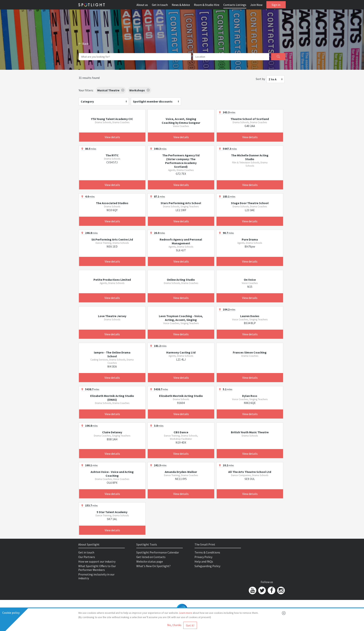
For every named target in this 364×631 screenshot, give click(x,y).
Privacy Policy (203, 557)
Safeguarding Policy (207, 566)
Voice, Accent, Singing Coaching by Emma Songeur (181, 121)
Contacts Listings (234, 5)
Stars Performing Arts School (181, 203)
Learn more (185, 613)
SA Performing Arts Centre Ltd (112, 239)
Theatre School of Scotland (250, 119)
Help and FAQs (204, 561)
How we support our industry (96, 561)
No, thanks (174, 625)
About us (142, 5)
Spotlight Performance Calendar (157, 552)
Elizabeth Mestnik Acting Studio (181, 396)
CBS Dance (181, 432)
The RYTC (112, 155)
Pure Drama (250, 239)
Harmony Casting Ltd (180, 352)
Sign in (276, 5)
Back (85, 43)
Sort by (260, 79)
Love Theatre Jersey (112, 316)
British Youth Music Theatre (250, 432)
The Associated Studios (112, 203)
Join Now (256, 5)
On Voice (250, 279)
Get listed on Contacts (151, 557)
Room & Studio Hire (206, 5)
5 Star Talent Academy (112, 512)
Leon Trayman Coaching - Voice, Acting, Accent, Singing (181, 318)
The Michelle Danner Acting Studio (249, 157)
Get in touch (160, 5)
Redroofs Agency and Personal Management (181, 241)
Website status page (149, 561)
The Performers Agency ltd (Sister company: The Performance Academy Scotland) (180, 161)
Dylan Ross (249, 396)
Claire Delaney (112, 432)
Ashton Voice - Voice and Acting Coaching (112, 473)
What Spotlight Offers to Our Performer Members (97, 568)
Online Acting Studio (181, 279)
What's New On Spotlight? (153, 566)
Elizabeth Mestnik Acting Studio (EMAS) (112, 397)
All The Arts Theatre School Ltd (249, 472)
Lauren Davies (249, 316)
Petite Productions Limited (112, 279)
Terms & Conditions (207, 552)
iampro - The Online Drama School (112, 354)
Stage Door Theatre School (250, 203)
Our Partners (86, 557)
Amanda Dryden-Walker (181, 472)
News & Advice (181, 5)
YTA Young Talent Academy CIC (112, 119)
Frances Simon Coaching (250, 352)
